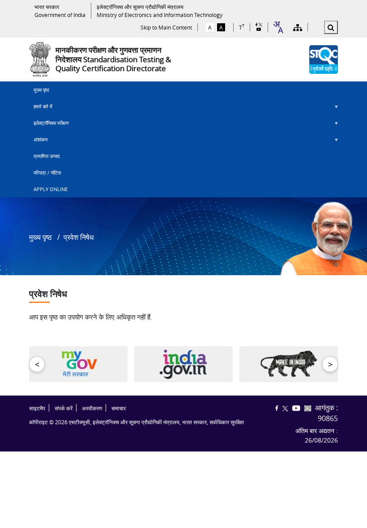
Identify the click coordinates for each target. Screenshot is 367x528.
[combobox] (278, 27)
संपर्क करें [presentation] (64, 408)
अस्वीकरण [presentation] (92, 408)
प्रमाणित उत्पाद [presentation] (47, 156)
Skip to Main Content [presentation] (166, 27)
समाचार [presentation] (118, 408)
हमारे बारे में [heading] (40, 109)
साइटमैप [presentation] (37, 408)
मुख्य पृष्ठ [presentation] (41, 89)
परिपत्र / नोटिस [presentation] (47, 172)
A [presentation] (210, 27)
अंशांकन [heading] (38, 142)
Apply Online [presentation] (51, 189)
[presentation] (59, 11)
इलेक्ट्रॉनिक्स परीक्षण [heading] (49, 125)
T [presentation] (241, 27)
